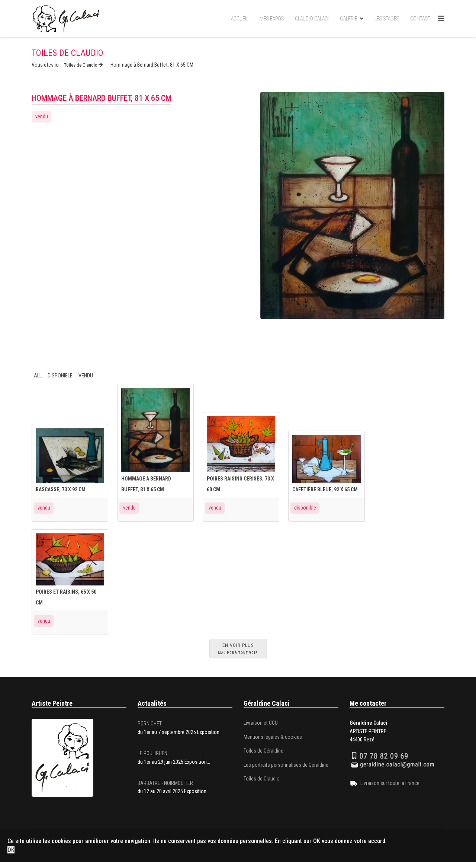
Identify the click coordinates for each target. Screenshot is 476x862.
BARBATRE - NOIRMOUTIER (165, 783)
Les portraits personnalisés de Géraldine (286, 765)
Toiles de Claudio (262, 779)
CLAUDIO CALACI (312, 19)
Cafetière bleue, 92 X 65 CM (325, 489)
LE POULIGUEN (152, 753)
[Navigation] (441, 18)
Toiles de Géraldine (263, 751)
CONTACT (420, 19)
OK (11, 849)
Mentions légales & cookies (273, 737)
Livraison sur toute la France (389, 783)
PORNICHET (150, 724)
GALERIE (348, 19)
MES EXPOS (272, 19)
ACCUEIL (239, 19)
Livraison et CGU (261, 723)
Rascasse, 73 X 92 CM (61, 489)
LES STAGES (386, 19)
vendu (41, 116)
